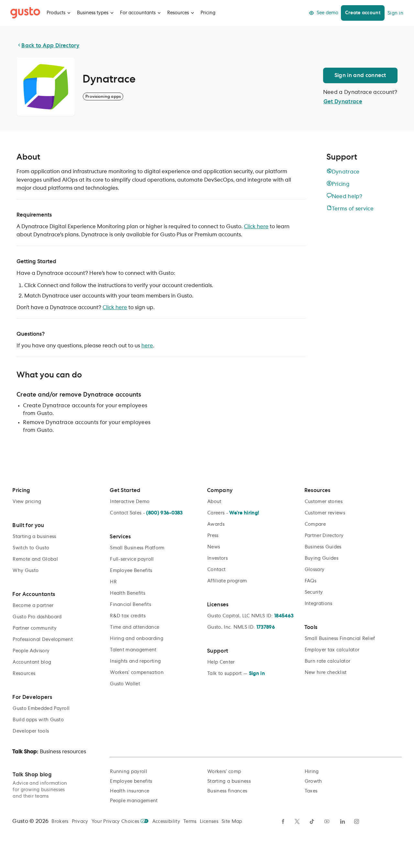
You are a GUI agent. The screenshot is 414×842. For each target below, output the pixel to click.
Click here (256, 226)
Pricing (208, 13)
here (147, 345)
